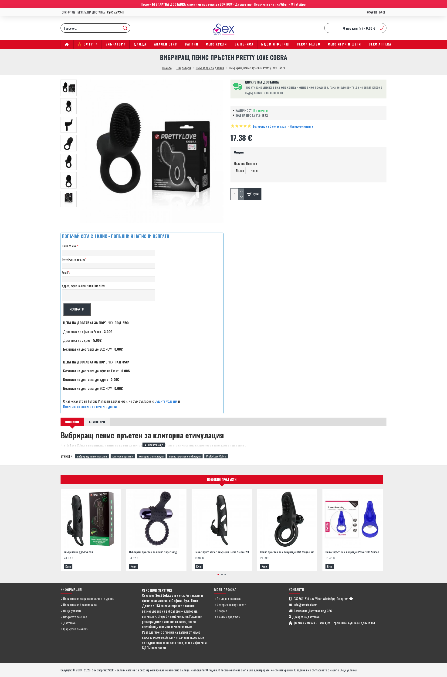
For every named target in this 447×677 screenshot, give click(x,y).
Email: (66, 272)
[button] (218, 574)
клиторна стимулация (151, 456)
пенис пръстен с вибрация (185, 456)
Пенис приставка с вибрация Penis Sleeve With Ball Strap (223, 552)
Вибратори (183, 67)
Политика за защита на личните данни (90, 406)
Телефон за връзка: (74, 259)
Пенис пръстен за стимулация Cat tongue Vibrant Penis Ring (288, 552)
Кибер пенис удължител (78, 552)
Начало (167, 67)
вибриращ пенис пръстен (92, 456)
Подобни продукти (222, 479)
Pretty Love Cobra (216, 456)
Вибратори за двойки (210, 67)
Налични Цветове (245, 163)
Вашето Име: (70, 246)
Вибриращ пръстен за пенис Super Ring (153, 552)
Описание (72, 421)
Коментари (97, 421)
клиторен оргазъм (122, 456)
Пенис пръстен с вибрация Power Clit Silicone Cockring (353, 552)
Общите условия (166, 401)
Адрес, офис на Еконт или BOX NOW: (83, 285)
